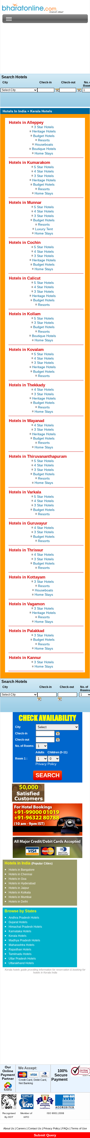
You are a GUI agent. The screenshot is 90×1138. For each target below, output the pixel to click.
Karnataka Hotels (20, 931)
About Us (8, 1128)
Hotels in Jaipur (19, 888)
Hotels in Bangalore (22, 869)
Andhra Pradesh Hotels (24, 917)
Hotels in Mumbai (20, 897)
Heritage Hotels (44, 131)
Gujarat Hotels (18, 922)
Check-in (21, 733)
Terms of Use (79, 1128)
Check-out (22, 739)
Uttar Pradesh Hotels (22, 958)
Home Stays (44, 153)
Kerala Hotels (17, 936)
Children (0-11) (57, 752)
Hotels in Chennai (20, 874)
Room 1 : (21, 758)
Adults (40, 752)
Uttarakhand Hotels (21, 963)
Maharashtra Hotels (21, 945)
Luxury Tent (44, 229)
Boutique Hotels (44, 149)
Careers (21, 1128)
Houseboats (44, 144)
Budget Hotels (43, 136)
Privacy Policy (51, 1128)
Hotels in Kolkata (20, 892)
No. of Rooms (24, 746)
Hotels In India (14, 111)
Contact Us (34, 1128)
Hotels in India (17, 863)
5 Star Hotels (44, 167)
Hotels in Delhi (18, 901)
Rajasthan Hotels (20, 949)
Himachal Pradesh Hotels (25, 926)
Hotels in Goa (17, 879)
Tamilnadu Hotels (20, 954)
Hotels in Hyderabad (22, 883)
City (18, 727)
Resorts (44, 140)
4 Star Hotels (44, 171)
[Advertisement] (45, 48)
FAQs (65, 1128)
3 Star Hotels (44, 127)
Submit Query (45, 1135)
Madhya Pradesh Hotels (24, 940)
